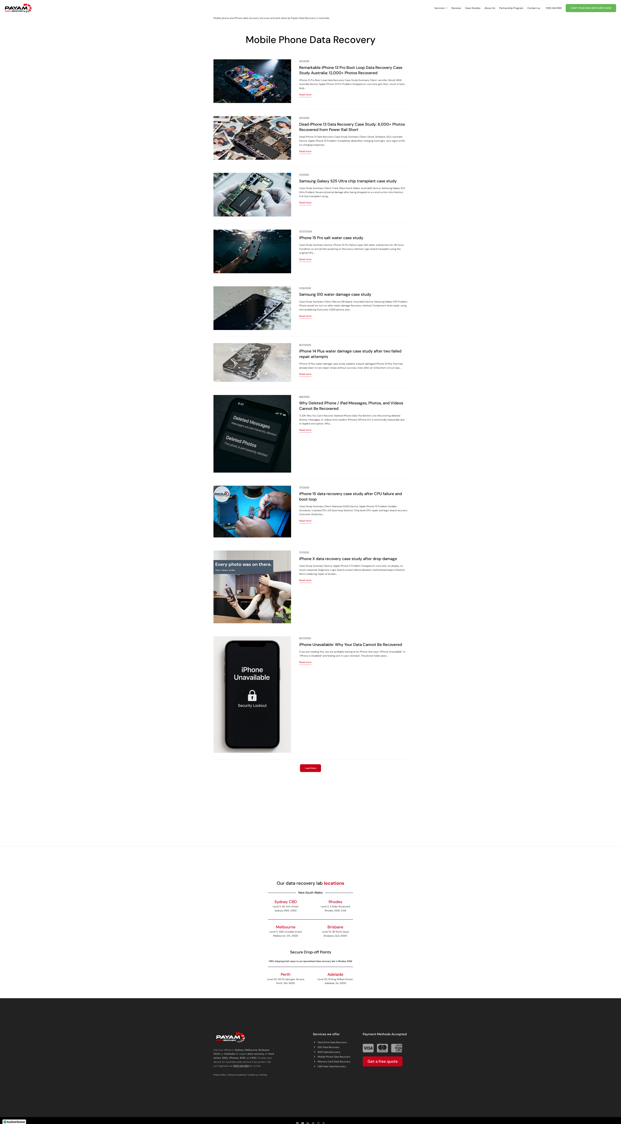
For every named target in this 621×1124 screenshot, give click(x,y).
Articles (263, 1075)
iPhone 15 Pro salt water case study (331, 237)
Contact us (253, 1075)
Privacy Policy (219, 1075)
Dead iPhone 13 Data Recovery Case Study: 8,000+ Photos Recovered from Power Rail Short (352, 127)
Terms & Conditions (237, 1075)
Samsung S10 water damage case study (335, 294)
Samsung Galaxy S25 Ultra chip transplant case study (348, 181)
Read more (305, 94)
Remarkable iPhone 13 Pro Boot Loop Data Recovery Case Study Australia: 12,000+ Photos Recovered (350, 70)
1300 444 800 (241, 1066)
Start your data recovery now (591, 8)
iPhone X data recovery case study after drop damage (348, 558)
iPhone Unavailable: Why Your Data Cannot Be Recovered (350, 644)
